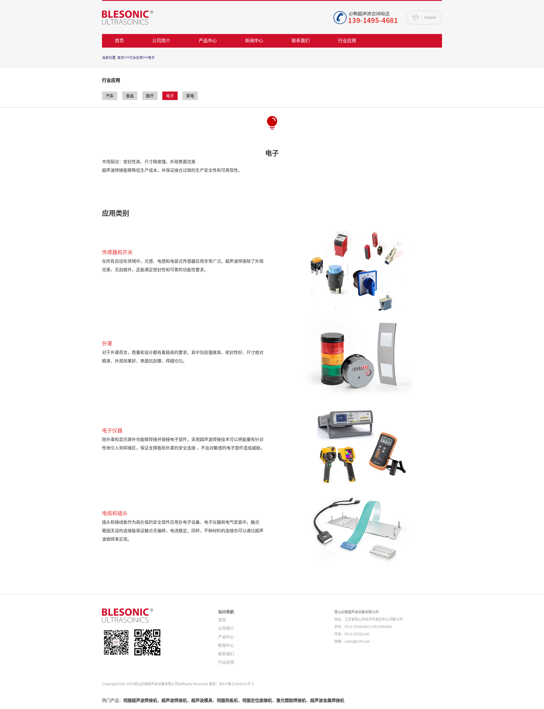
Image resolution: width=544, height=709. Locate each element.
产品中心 (208, 40)
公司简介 (161, 40)
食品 (130, 96)
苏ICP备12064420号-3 (236, 684)
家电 (190, 96)
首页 (119, 40)
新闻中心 (254, 40)
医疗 (150, 96)
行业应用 (347, 40)
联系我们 (301, 40)
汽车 (110, 96)
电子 (151, 58)
